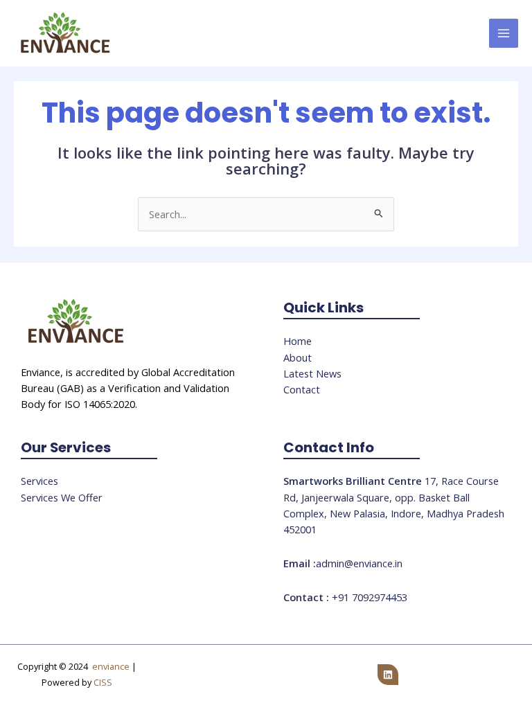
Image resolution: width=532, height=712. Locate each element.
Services (39, 481)
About (297, 357)
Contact (301, 389)
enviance (111, 666)
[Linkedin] (388, 674)
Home (297, 341)
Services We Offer (62, 497)
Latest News (312, 373)
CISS (103, 682)
